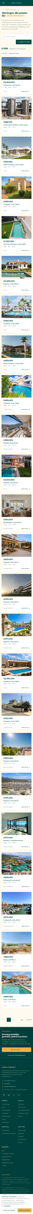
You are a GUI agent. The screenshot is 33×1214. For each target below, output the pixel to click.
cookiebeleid (7, 1206)
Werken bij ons (22, 1139)
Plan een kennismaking (16, 1055)
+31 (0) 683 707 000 (9, 1080)
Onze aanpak (21, 1130)
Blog (3, 1150)
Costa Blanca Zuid (23, 1113)
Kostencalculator (6, 1156)
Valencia (20, 1116)
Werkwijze (21, 1133)
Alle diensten (5, 1130)
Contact (4, 1165)
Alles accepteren (24, 1210)
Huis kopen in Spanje (8, 1153)
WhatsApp (7, 1083)
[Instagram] (4, 1095)
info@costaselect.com (10, 1086)
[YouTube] (19, 1095)
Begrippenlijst (6, 1159)
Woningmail (5, 1122)
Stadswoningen (6, 1116)
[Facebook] (14, 1095)
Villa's (3, 1107)
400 (22, 1020)
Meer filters (25, 42)
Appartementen (6, 1110)
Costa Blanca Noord (23, 1110)
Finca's (4, 1119)
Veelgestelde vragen (7, 1162)
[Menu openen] (3, 3)
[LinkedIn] (9, 1095)
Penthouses (5, 1113)
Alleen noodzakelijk (9, 1210)
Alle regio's (21, 1104)
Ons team (20, 1136)
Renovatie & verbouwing (9, 1133)
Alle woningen (6, 1104)
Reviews (20, 1142)
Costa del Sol (21, 1107)
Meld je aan (16, 1049)
